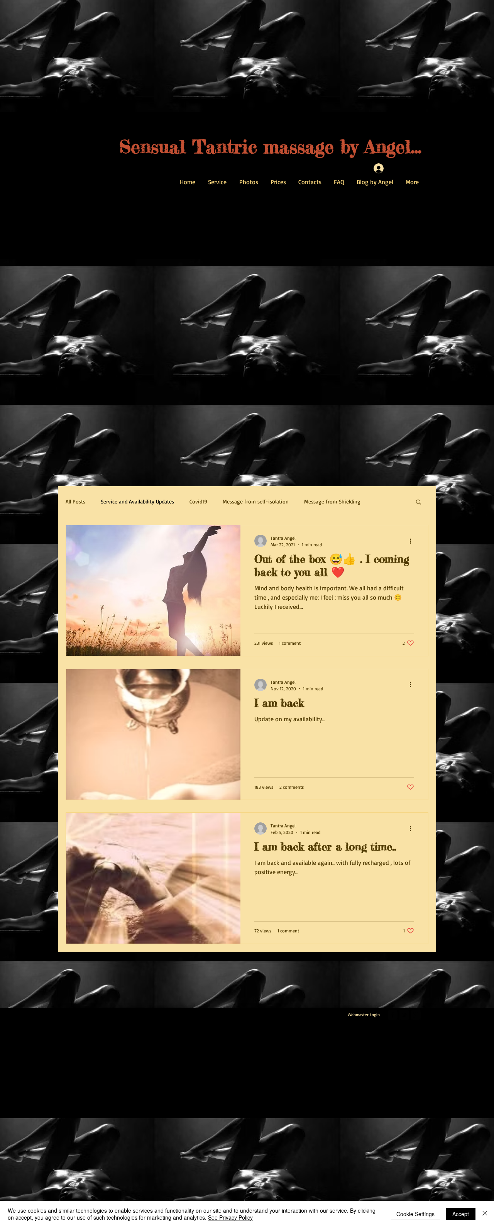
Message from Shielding (332, 501)
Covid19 (198, 501)
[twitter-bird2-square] (404, 1015)
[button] (418, 502)
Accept (460, 1214)
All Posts (75, 501)
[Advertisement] (231, 1172)
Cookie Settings (415, 1214)
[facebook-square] (393, 1015)
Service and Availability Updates (137, 501)
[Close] (484, 1214)
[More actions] (413, 541)
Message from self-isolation (256, 501)
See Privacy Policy (230, 1217)
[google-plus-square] (416, 1015)
